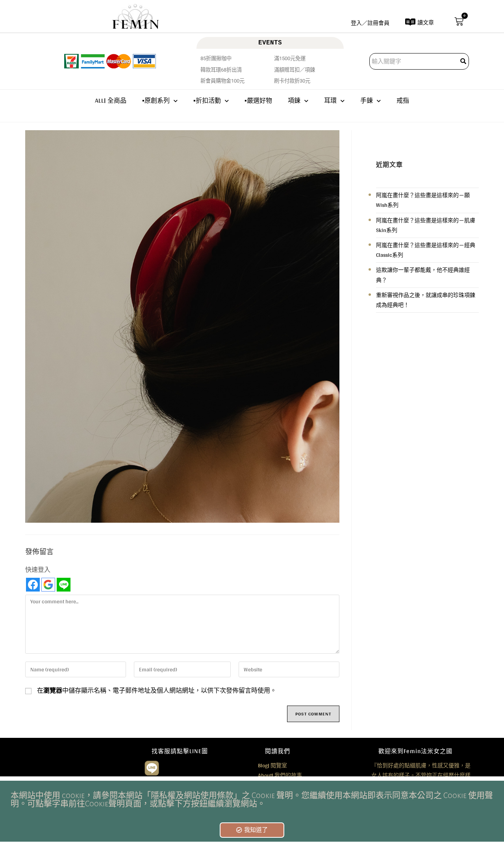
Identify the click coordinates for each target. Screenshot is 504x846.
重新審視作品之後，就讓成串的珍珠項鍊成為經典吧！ (425, 300)
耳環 (330, 100)
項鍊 (294, 100)
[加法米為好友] (152, 767)
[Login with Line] (63, 585)
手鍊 (366, 100)
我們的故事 (280, 775)
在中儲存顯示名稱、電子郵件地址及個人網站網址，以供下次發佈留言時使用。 (156, 690)
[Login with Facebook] (33, 585)
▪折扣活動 (207, 100)
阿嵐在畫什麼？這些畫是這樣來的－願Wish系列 (423, 200)
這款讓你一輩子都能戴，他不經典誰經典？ (423, 275)
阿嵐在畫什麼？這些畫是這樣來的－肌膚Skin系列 (425, 225)
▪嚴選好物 (258, 100)
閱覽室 (272, 765)
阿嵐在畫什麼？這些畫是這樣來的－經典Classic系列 (425, 250)
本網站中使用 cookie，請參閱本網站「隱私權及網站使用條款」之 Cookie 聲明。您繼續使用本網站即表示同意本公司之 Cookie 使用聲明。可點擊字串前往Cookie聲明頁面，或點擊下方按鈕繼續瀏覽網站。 (252, 799)
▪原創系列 (156, 100)
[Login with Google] (48, 585)
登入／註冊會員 (370, 23)
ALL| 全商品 (110, 100)
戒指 (403, 100)
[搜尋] (464, 61)
